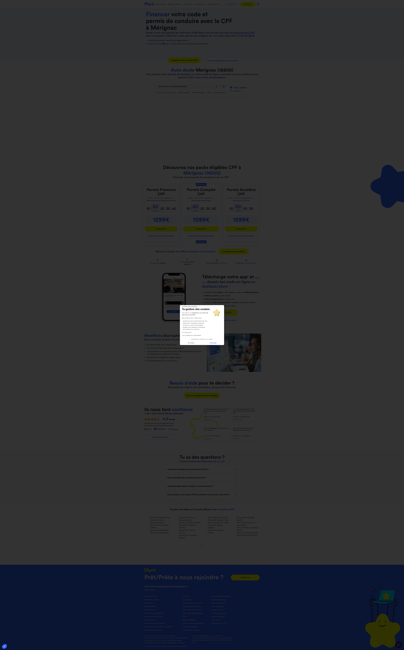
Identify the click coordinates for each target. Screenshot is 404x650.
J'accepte (213, 343)
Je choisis (191, 343)
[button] (4, 646)
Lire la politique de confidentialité (191, 335)
